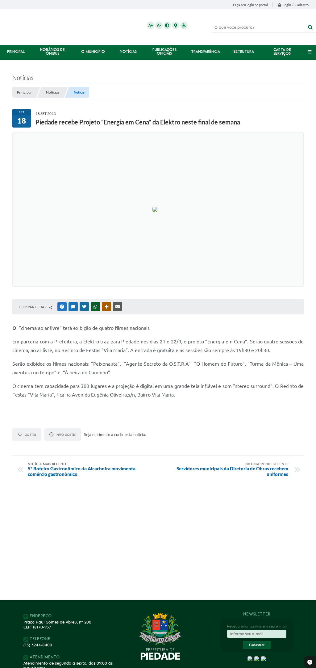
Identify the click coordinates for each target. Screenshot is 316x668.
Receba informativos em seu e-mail (257, 626)
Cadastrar (256, 645)
